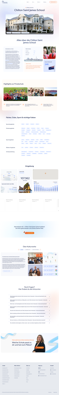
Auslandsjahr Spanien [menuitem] (5, 381)
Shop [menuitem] (27, 381)
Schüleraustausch (10, 63)
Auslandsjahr (7, 60)
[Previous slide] (29, 99)
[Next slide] (31, 99)
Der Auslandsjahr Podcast (42, 375)
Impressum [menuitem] (49, 392)
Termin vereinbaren (39, 347)
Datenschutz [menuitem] (55, 392)
